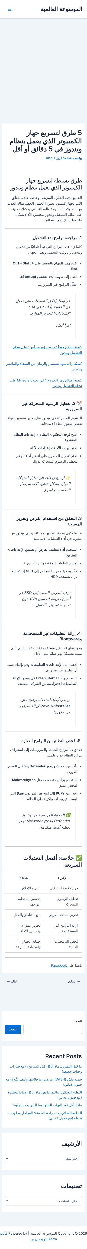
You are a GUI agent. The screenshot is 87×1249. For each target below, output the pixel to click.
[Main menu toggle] (9, 9)
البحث (78, 1021)
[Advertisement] (43, 64)
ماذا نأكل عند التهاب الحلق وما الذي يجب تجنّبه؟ (47, 1105)
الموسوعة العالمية (61, 9)
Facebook (59, 965)
